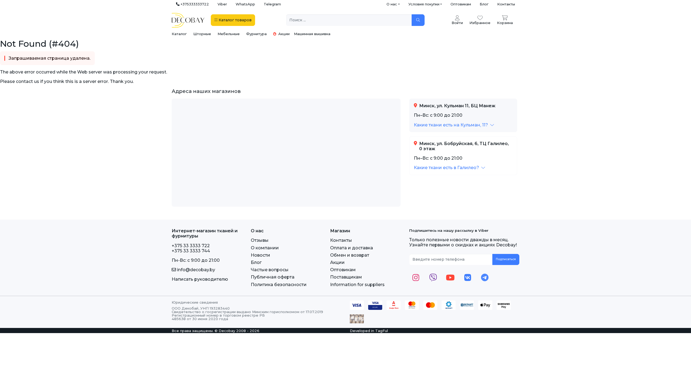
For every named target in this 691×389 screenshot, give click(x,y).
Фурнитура (256, 34)
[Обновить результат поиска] (418, 20)
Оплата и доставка (351, 247)
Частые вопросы (270, 269)
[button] (454, 125)
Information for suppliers (357, 284)
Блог (484, 4)
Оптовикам (460, 4)
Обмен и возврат (349, 255)
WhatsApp (245, 4)
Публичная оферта (272, 277)
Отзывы (260, 240)
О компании (265, 247)
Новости (260, 255)
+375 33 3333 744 (191, 250)
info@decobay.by (195, 269)
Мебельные (229, 34)
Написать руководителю (200, 279)
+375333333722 (194, 4)
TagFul (381, 330)
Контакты (506, 4)
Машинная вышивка (312, 34)
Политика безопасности (279, 284)
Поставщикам (346, 277)
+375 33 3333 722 (191, 245)
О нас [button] (392, 4)
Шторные (202, 34)
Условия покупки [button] (423, 4)
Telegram (272, 4)
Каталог (179, 34)
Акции (283, 34)
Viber (222, 4)
